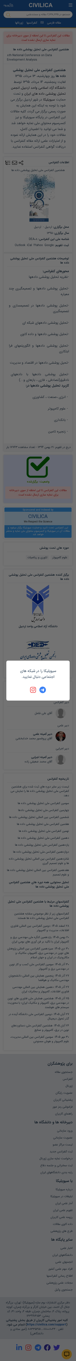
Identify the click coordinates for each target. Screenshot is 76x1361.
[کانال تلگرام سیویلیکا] (42, 689)
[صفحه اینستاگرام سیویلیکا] (33, 689)
